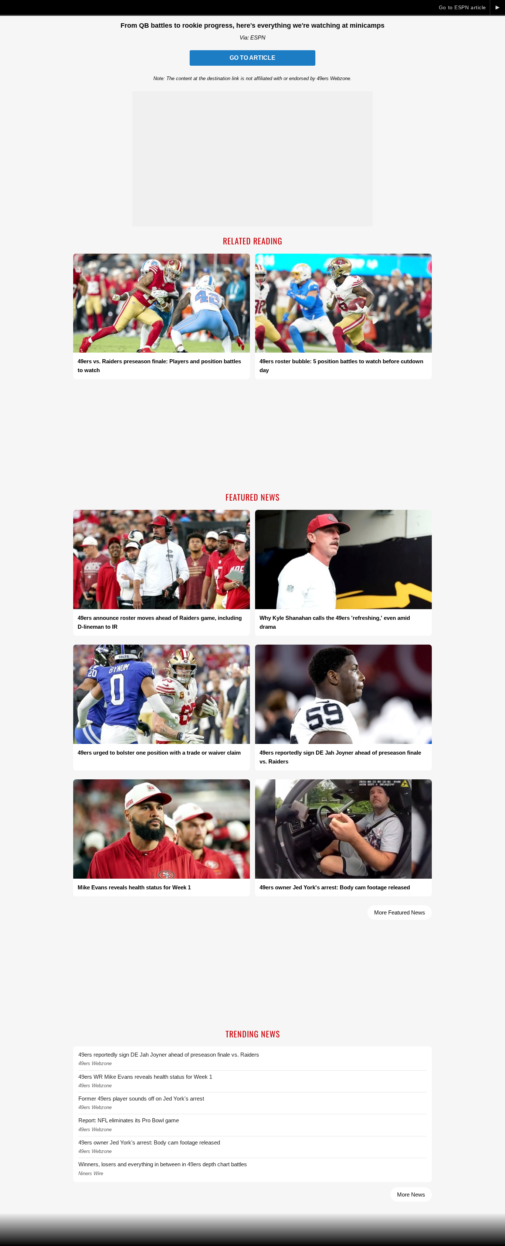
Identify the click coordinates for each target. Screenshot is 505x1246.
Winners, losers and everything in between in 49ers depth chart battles (162, 1164)
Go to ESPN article (462, 7)
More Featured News (399, 912)
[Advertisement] (252, 436)
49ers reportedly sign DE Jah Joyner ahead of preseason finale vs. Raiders (168, 1054)
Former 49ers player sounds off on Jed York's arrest (141, 1098)
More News (411, 1194)
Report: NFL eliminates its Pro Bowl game (128, 1120)
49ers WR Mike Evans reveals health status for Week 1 (145, 1077)
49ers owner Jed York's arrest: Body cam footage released (149, 1142)
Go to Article (252, 58)
